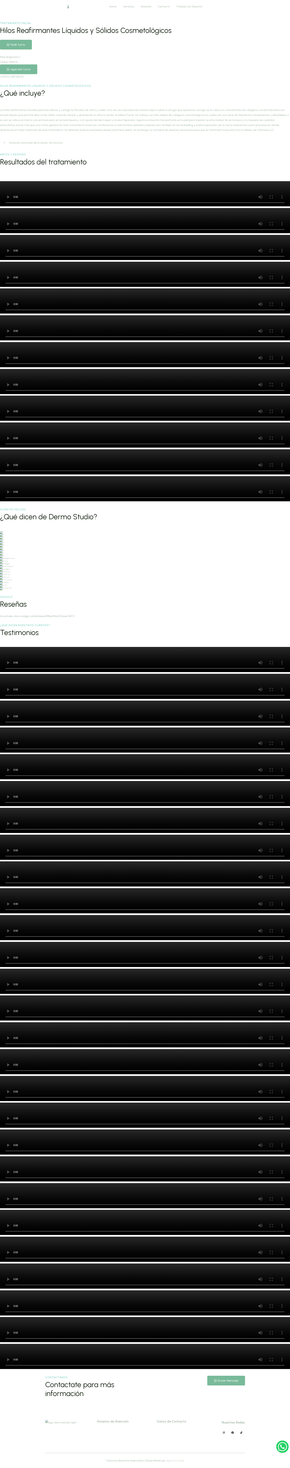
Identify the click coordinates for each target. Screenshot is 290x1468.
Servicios (128, 6)
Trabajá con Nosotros (189, 6)
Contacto (164, 6)
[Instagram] (223, 1432)
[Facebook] (232, 1432)
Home (112, 6)
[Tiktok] (241, 1432)
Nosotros (146, 6)
